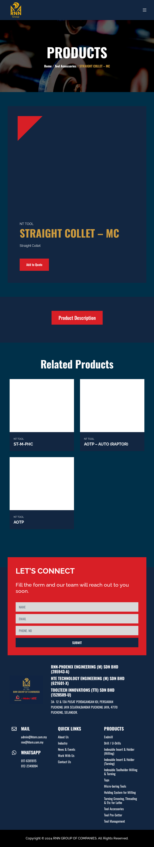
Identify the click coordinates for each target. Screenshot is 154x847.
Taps (106, 780)
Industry (62, 743)
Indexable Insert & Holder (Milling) (119, 751)
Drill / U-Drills (112, 743)
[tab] (77, 318)
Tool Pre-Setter (113, 815)
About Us (63, 737)
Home (48, 66)
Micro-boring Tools (115, 786)
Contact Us (64, 761)
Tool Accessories (65, 66)
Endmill (108, 737)
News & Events (66, 749)
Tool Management (114, 821)
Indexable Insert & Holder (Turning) (119, 761)
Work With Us (66, 755)
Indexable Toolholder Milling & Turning (120, 771)
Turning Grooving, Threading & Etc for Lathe (120, 800)
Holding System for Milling (120, 792)
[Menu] (144, 10)
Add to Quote (34, 264)
